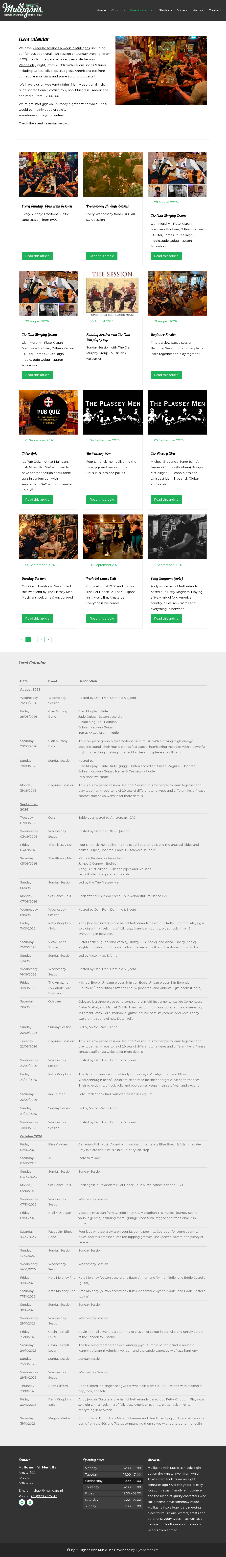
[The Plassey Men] (113, 412)
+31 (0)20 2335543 (44, 1496)
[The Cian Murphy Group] (177, 174)
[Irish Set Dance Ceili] (113, 536)
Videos (182, 10)
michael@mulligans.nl (46, 1490)
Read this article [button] (37, 256)
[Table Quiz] (48, 412)
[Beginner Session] (177, 293)
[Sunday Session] (48, 536)
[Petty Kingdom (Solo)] (177, 536)
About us (118, 10)
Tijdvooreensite (147, 1550)
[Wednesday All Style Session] (113, 174)
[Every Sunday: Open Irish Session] (48, 174)
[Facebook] (22, 1502)
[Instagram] (30, 1502)
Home (101, 10)
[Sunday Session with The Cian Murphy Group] (113, 293)
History (198, 10)
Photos (165, 10)
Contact (215, 10)
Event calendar (142, 10)
